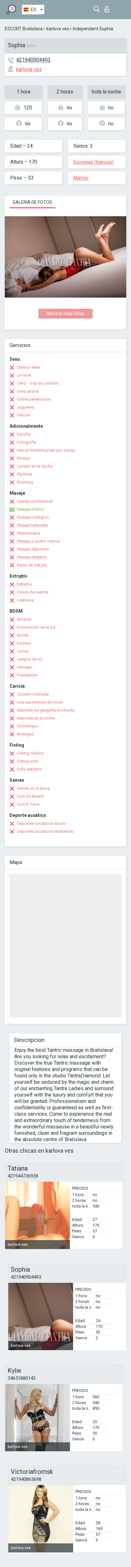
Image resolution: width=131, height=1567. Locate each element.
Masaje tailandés (32, 525)
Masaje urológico (33, 517)
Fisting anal (27, 761)
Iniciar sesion (108, 7)
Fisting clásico (30, 753)
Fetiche (23, 415)
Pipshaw (24, 474)
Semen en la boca (33, 788)
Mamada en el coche (36, 718)
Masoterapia (28, 533)
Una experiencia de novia (40, 702)
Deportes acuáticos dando (41, 823)
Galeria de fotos (32, 202)
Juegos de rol (29, 659)
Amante (24, 619)
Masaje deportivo (33, 549)
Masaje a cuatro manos (38, 541)
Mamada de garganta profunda (45, 710)
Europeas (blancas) (93, 162)
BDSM (22, 635)
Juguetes (25, 407)
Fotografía (26, 442)
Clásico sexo (28, 367)
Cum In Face (28, 804)
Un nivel (24, 375)
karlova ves (57, 28)
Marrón (80, 178)
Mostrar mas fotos (65, 313)
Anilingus (25, 734)
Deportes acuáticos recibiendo (45, 831)
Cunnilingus (27, 726)
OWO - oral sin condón (37, 383)
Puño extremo (29, 769)
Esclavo (24, 643)
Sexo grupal (28, 391)
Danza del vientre (32, 592)
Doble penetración (34, 399)
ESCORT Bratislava (24, 28)
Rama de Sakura (32, 565)
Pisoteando (27, 675)
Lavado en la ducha (34, 466)
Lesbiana (25, 600)
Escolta (24, 434)
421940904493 (33, 60)
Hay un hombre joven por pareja (46, 450)
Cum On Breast (30, 796)
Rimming (25, 482)
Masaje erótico (30, 509)
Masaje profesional (34, 501)
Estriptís (24, 584)
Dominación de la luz (36, 627)
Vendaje (24, 667)
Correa (23, 651)
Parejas (23, 458)
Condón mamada (33, 694)
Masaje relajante (32, 557)
